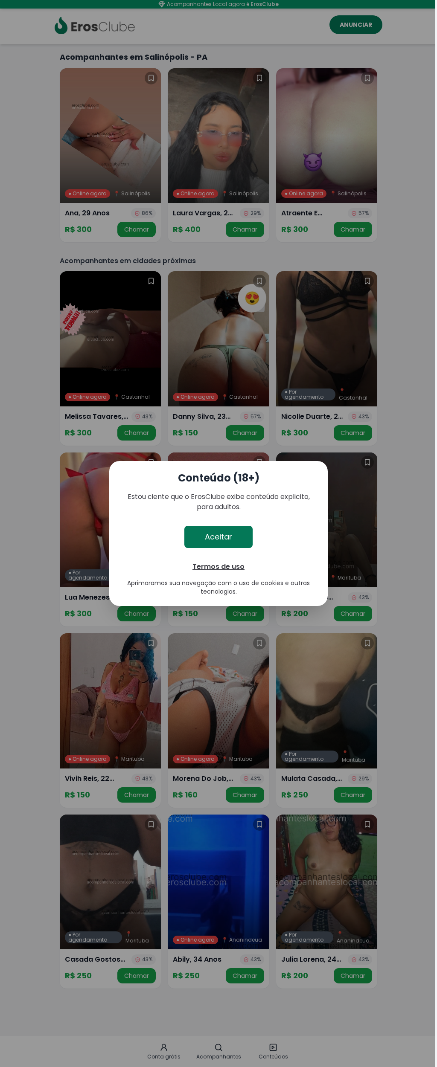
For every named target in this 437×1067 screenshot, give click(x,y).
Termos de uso (218, 566)
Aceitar (218, 536)
